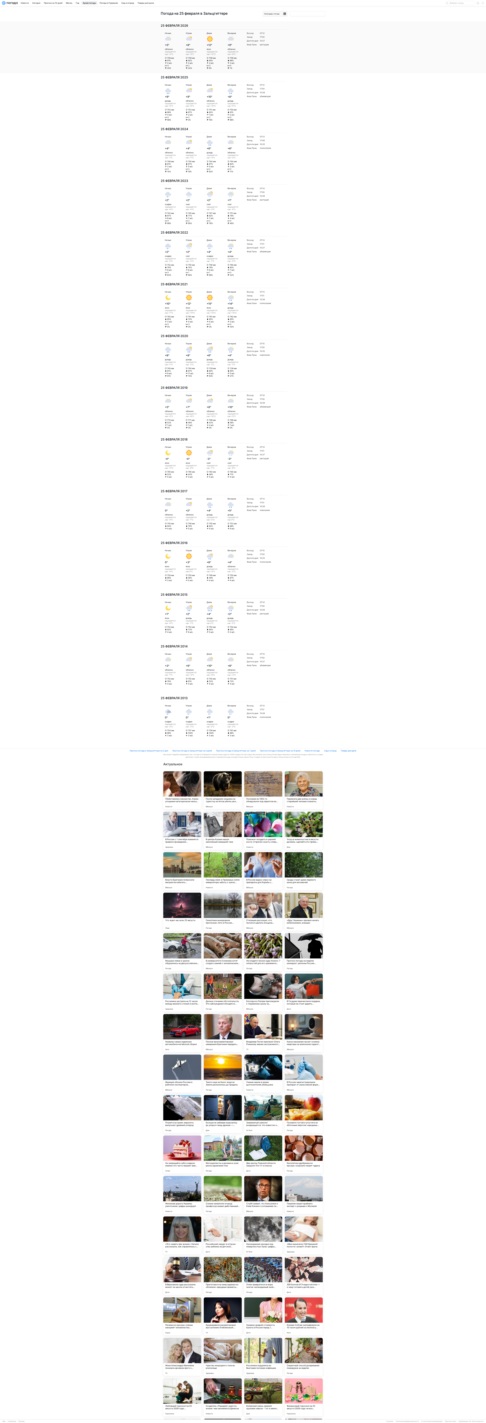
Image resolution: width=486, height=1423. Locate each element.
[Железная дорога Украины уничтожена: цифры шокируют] (182, 1195)
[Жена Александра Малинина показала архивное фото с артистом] (182, 1357)
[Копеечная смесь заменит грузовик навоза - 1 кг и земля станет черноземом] (263, 1397)
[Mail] (4, 3)
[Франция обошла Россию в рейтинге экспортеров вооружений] (182, 1074)
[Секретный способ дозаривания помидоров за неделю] (304, 1357)
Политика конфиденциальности (407, 1421)
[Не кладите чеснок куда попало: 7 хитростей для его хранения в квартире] (263, 952)
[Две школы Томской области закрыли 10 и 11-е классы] (263, 1154)
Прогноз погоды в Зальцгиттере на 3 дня (149, 751)
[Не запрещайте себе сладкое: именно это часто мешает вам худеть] (182, 1154)
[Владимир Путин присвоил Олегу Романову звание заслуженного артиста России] (263, 1033)
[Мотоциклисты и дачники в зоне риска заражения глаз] (223, 1154)
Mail (4, 1421)
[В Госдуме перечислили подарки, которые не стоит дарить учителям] (304, 993)
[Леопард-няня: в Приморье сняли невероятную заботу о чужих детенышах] (223, 871)
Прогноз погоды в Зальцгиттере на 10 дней (280, 751)
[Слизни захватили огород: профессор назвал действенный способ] (223, 1195)
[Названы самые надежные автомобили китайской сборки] (182, 1033)
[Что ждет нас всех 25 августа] (182, 912)
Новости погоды (312, 751)
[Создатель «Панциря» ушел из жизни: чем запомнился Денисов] (223, 1397)
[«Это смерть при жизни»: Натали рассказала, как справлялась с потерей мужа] (182, 1235)
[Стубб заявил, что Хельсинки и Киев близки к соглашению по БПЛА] (263, 1195)
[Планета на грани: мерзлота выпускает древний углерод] (182, 1114)
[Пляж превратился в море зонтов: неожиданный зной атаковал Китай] (263, 1276)
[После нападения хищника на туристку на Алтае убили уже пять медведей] (223, 790)
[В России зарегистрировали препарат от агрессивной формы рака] (304, 1074)
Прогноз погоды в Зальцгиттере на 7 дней (236, 751)
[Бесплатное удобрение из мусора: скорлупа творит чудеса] (304, 1154)
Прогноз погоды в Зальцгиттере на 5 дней (192, 751)
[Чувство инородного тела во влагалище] (223, 1357)
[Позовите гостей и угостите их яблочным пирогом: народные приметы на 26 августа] (304, 1114)
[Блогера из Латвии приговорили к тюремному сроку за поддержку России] (263, 993)
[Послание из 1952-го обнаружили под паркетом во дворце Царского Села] (263, 790)
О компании (12, 1421)
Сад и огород (330, 751)
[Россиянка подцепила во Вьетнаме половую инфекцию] (263, 1357)
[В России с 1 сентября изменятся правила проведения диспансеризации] (182, 831)
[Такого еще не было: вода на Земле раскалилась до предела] (223, 1074)
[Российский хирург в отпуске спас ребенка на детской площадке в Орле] (223, 1235)
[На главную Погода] (12, 3)
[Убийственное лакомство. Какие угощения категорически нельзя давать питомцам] (182, 790)
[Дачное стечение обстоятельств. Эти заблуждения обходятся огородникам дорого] (223, 993)
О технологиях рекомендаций (431, 1421)
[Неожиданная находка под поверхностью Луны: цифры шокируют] (263, 1235)
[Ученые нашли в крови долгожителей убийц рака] (263, 1074)
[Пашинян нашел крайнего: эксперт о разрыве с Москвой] (304, 1195)
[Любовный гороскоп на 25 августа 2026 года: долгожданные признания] (182, 1397)
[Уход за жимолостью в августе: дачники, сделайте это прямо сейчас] (304, 831)
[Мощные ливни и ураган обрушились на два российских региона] (182, 952)
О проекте (389, 1421)
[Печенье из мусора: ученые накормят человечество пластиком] (182, 1316)
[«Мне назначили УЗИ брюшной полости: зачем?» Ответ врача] (304, 1235)
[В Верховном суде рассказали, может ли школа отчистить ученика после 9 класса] (182, 1276)
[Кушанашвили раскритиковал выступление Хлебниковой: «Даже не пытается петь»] (223, 1316)
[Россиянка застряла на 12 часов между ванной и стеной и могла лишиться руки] (182, 993)
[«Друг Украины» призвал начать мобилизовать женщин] (304, 912)
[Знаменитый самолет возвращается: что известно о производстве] (263, 1114)
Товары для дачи (348, 751)
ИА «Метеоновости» (476, 1421)
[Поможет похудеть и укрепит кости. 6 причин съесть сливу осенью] (263, 831)
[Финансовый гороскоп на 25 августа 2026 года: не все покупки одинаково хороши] (304, 1397)
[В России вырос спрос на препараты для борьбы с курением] (263, 871)
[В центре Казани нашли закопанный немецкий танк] (223, 831)
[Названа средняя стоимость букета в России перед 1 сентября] (263, 1316)
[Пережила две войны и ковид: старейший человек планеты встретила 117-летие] (304, 790)
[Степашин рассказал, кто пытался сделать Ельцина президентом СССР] (263, 912)
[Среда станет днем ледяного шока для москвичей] (304, 871)
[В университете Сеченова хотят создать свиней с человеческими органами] (223, 952)
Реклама (21, 1421)
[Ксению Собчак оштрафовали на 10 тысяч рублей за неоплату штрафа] (304, 1316)
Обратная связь (450, 1421)
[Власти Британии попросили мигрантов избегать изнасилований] (182, 871)
